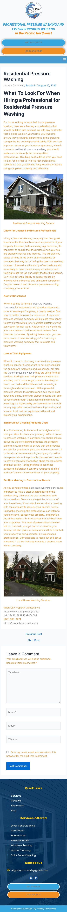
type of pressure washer (21, 372)
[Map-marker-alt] (36, 878)
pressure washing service (45, 487)
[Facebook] (31, 878)
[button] (33, 42)
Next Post (34, 640)
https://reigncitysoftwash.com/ (21, 623)
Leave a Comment (14, 85)
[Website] (33, 740)
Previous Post (34, 634)
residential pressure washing (30, 149)
